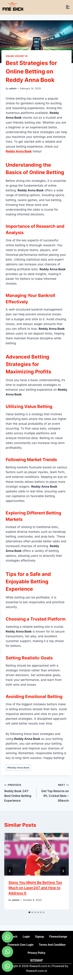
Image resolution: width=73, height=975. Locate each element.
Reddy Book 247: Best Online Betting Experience (17, 792)
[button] (67, 7)
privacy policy (36, 953)
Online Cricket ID (17, 56)
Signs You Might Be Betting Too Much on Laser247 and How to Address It (35, 887)
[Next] (63, 871)
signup (39, 936)
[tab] (29, 912)
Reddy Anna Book (18, 767)
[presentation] (36, 854)
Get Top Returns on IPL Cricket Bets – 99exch (55, 792)
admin (12, 88)
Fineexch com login (20, 944)
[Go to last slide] (10, 871)
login (26, 936)
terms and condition (52, 944)
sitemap (36, 960)
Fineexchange (58, 936)
